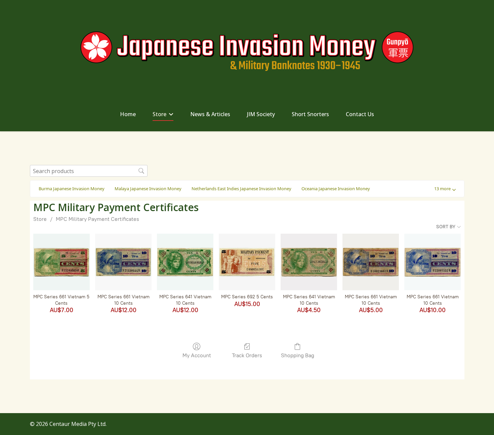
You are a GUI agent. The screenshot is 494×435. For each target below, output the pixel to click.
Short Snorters (310, 114)
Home (128, 114)
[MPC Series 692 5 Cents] (247, 262)
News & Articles (210, 114)
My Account (196, 355)
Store (159, 114)
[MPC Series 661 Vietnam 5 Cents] (61, 262)
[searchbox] (89, 171)
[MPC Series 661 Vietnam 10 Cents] (123, 262)
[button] (445, 188)
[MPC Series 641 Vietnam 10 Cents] (185, 262)
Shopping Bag (297, 355)
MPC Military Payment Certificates (97, 219)
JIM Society (261, 114)
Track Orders (247, 355)
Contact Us (360, 114)
